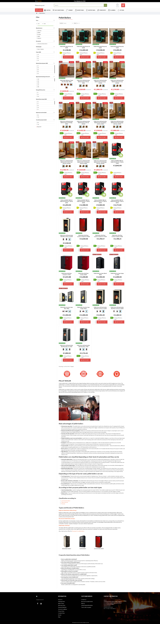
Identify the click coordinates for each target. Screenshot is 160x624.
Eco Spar (39, 34)
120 (38, 79)
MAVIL (39, 36)
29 (38, 54)
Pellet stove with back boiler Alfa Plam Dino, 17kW (83, 346)
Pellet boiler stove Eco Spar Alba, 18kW (66, 308)
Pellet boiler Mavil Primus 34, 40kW (83, 47)
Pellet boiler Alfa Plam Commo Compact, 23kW (117, 236)
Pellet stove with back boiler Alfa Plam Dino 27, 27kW (66, 346)
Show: (75, 23)
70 (38, 60)
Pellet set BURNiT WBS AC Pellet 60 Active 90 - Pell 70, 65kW (117, 201)
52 (38, 58)
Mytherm (39, 38)
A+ (38, 94)
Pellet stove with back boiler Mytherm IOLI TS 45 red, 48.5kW (83, 123)
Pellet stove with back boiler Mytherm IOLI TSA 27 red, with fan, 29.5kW (66, 162)
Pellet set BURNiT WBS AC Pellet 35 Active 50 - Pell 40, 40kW (83, 201)
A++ (38, 96)
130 (38, 81)
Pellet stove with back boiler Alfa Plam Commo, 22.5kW (66, 236)
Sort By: (61, 23)
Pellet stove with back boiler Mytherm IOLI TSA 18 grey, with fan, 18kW (100, 123)
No (38, 115)
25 (38, 67)
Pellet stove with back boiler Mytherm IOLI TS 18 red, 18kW (83, 82)
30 (38, 69)
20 (38, 107)
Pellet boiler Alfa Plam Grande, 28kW (83, 274)
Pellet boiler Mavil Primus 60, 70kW (117, 47)
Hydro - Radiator (41, 49)
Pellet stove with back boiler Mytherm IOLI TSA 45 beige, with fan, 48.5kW (100, 162)
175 (38, 84)
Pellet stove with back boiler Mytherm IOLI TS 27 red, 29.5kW (117, 82)
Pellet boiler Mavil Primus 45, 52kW (100, 47)
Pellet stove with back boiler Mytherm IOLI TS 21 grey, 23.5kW (100, 82)
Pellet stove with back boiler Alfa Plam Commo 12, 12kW (100, 308)
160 (38, 82)
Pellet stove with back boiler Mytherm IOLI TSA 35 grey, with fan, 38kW (83, 162)
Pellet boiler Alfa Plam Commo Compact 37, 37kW (100, 236)
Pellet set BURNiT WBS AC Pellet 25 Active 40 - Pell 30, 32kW (66, 201)
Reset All (39, 126)
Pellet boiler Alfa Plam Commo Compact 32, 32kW (83, 236)
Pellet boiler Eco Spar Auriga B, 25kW (117, 274)
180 (38, 86)
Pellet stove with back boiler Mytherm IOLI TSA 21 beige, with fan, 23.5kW (117, 123)
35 (38, 71)
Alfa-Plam (39, 30)
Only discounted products (42, 43)
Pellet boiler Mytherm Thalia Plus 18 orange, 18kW (66, 81)
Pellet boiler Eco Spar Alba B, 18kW (100, 274)
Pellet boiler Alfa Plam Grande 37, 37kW (67, 274)
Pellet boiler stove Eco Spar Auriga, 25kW (83, 308)
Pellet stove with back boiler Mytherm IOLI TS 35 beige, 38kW (66, 123)
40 (38, 56)
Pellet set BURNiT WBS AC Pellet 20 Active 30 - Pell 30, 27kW (117, 162)
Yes (38, 124)
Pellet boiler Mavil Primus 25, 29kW (66, 47)
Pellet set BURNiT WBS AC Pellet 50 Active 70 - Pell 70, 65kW (100, 201)
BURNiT (39, 32)
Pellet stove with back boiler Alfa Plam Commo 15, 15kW (117, 308)
